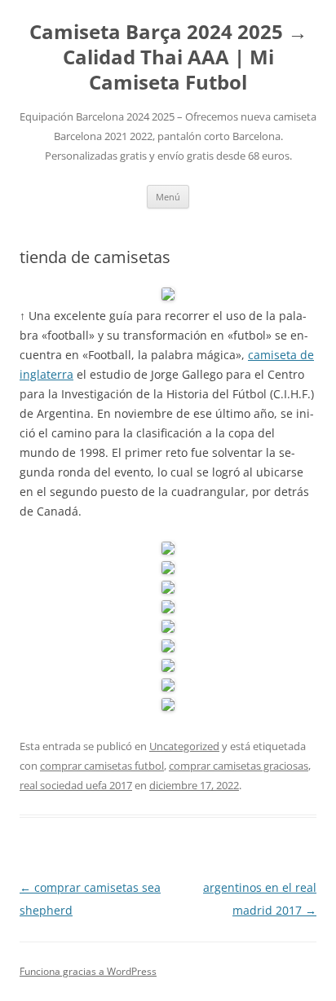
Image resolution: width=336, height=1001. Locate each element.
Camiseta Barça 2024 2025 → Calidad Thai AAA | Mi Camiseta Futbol (168, 57)
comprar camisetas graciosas (238, 765)
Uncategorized (184, 746)
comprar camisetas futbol (102, 765)
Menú (168, 197)
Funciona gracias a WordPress (88, 971)
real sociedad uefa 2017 (76, 785)
